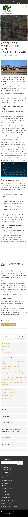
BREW (8, 511)
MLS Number (8, 402)
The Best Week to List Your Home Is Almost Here (12, 368)
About (10, 1)
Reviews (23, 1)
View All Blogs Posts (9, 325)
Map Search (7, 398)
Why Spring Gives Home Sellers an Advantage (12, 384)
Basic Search (8, 389)
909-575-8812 (12, 3)
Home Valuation (9, 405)
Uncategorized (6, 353)
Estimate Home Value (20, 16)
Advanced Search (7, 16)
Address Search (8, 395)
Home (4, 1)
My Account (7, 343)
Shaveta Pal (15, 55)
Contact (16, 1)
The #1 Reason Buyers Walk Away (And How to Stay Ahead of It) (14, 378)
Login (5, 349)
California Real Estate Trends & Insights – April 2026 (13, 362)
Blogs (9, 320)
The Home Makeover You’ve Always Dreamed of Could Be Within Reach (12, 373)
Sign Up (6, 346)
